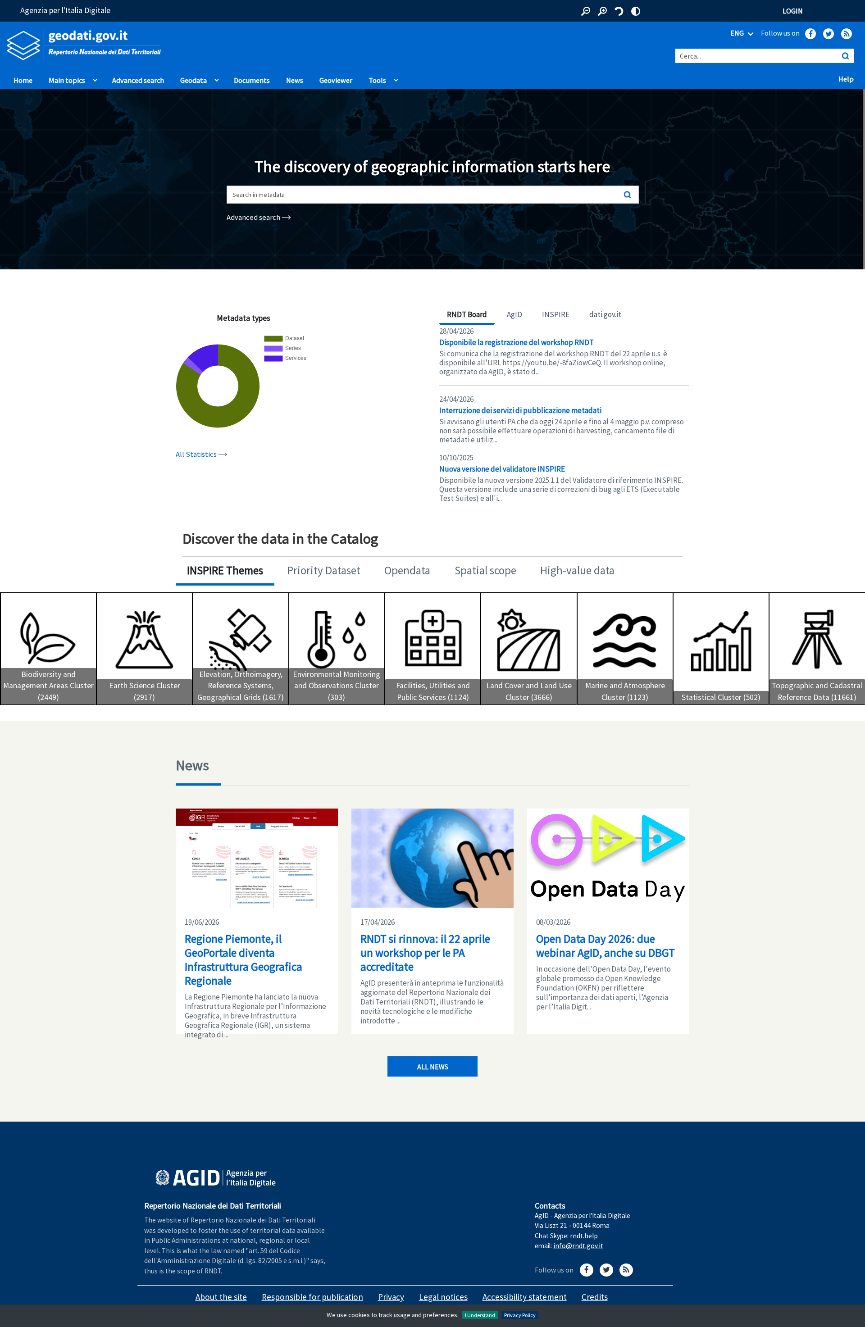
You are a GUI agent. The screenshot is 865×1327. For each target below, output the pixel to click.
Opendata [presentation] (407, 570)
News (294, 80)
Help (848, 78)
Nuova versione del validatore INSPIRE (502, 469)
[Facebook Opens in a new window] (810, 33)
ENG (737, 32)
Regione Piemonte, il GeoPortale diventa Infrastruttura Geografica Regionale (243, 960)
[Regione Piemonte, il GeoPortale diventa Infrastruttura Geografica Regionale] (257, 858)
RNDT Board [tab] (467, 314)
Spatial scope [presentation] (485, 570)
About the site (221, 1296)
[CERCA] (845, 56)
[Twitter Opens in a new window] (828, 33)
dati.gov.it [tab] (605, 314)
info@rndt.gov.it (578, 1245)
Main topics (67, 80)
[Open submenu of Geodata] (216, 78)
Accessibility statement (525, 1296)
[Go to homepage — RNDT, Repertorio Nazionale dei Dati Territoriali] (180, 45)
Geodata (193, 80)
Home (23, 80)
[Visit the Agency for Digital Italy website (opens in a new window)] (215, 1178)
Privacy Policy (520, 1315)
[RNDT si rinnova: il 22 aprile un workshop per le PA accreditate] (432, 858)
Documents (252, 80)
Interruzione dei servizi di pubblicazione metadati (520, 410)
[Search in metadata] (627, 195)
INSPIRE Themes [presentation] (225, 570)
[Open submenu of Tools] (396, 78)
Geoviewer (338, 80)
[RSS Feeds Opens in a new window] (846, 33)
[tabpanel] (564, 415)
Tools (377, 80)
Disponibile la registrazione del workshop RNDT (516, 342)
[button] (585, 11)
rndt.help (584, 1236)
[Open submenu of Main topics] (95, 78)
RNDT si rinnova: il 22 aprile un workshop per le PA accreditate (425, 953)
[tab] (225, 571)
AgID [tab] (514, 314)
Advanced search (138, 80)
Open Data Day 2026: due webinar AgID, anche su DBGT (605, 946)
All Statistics (197, 454)
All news (432, 1066)
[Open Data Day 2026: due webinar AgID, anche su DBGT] (608, 858)
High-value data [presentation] (577, 570)
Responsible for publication (312, 1296)
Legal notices (443, 1296)
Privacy (391, 1296)
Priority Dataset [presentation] (323, 570)
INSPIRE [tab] (555, 314)
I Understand (480, 1315)
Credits (595, 1296)
